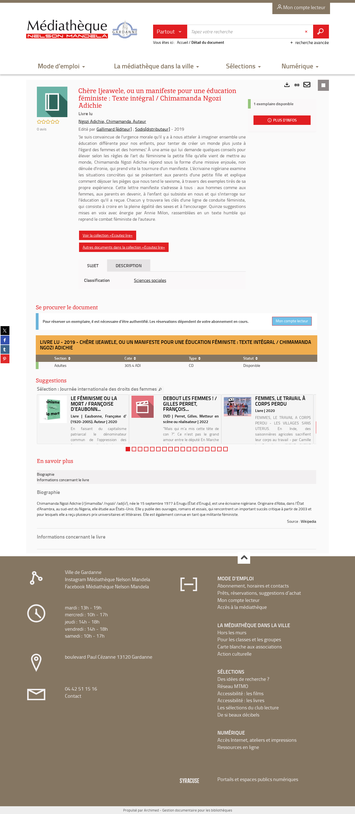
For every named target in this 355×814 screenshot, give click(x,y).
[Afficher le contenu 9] (176, 449)
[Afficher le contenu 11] (189, 449)
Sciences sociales (150, 280)
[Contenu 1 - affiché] (128, 449)
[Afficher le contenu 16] (219, 449)
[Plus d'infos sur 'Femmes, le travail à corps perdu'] (237, 407)
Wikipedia (308, 521)
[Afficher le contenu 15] (213, 449)
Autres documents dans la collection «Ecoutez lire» (124, 247)
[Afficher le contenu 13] (201, 449)
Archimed (151, 810)
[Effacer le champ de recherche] (306, 31)
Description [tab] (129, 265)
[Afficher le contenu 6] (158, 449)
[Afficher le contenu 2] (134, 449)
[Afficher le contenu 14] (207, 449)
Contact (73, 695)
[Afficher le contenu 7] (164, 449)
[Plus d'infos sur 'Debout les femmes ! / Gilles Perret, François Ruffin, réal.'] (145, 407)
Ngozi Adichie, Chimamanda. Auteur (112, 121)
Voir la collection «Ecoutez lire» (108, 235)
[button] (61, 66)
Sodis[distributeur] (152, 129)
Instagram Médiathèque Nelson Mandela (107, 579)
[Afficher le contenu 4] (146, 449)
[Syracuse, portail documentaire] (83, 29)
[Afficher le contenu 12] (195, 449)
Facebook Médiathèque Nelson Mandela (107, 586)
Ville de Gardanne (83, 572)
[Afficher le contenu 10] (183, 449)
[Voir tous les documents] (160, 389)
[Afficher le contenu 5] (152, 449)
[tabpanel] (162, 280)
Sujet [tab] (92, 265)
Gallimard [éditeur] (114, 129)
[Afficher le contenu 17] (225, 449)
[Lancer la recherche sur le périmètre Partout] (321, 31)
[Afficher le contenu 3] (140, 449)
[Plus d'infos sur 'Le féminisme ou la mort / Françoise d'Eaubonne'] (53, 409)
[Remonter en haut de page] (244, 558)
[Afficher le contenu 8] (170, 449)
